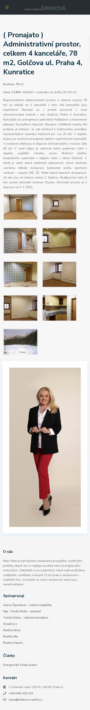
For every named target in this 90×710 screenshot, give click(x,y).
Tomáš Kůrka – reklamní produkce (25, 618)
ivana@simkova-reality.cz (25, 700)
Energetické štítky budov (20, 665)
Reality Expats (13, 643)
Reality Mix (10, 636)
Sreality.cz (10, 624)
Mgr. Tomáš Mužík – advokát (22, 611)
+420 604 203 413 (21, 693)
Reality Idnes (12, 630)
